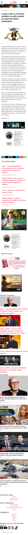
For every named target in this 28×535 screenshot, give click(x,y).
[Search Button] (26, 2)
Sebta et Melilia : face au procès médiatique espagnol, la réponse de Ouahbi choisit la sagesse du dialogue (12, 331)
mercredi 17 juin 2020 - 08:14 (16, 10)
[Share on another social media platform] (25, 157)
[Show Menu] (1, 2)
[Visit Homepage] (14, 2)
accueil (3, 394)
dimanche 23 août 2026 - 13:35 (7, 402)
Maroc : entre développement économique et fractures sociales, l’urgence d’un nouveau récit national (14, 311)
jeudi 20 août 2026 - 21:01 (6, 429)
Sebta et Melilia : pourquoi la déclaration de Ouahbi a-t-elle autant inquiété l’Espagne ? (14, 200)
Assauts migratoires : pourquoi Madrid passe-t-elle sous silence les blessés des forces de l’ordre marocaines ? (14, 482)
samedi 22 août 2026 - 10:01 (6, 457)
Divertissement (4, 10)
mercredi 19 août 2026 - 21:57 (7, 486)
